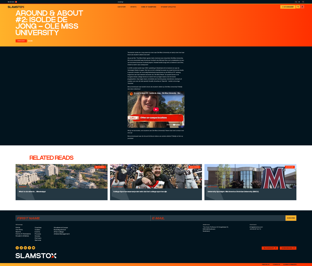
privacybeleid (266, 264)
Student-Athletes (168, 7)
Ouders (37, 230)
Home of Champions (148, 7)
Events (37, 232)
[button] (21, 40)
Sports (133, 7)
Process (38, 234)
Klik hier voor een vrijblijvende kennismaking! (159, 2)
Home (18, 227)
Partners (38, 238)
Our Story (122, 7)
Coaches (38, 228)
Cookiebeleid (276, 264)
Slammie (38, 240)
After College (59, 232)
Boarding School (60, 230)
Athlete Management (62, 234)
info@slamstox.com (256, 227)
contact (178, 130)
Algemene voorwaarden (289, 264)
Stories (37, 236)
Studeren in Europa (61, 228)
